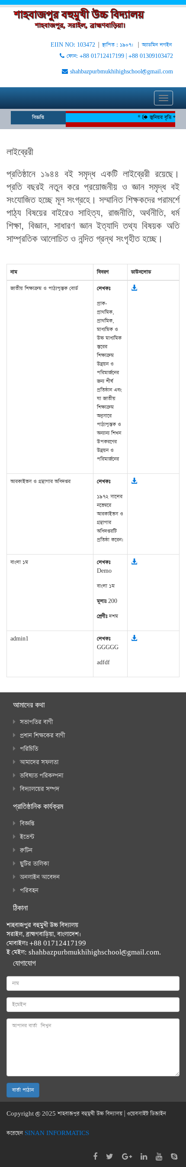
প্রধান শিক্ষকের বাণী (42, 735)
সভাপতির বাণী (36, 722)
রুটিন (26, 850)
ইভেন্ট (27, 837)
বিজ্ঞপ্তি (27, 823)
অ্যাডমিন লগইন (157, 44)
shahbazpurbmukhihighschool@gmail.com (121, 71)
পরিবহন (29, 890)
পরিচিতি (29, 749)
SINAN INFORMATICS (57, 1133)
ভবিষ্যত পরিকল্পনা (41, 775)
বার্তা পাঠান (23, 1090)
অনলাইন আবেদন (40, 877)
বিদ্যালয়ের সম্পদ (39, 789)
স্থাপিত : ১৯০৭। (118, 44)
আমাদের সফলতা (39, 762)
